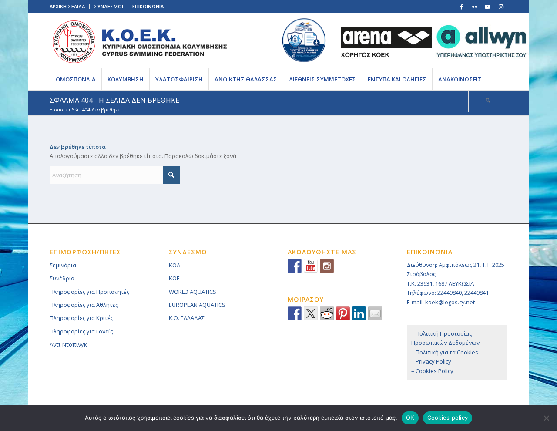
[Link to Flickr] (474, 6)
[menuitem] (75, 79)
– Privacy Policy (431, 361)
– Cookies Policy (432, 371)
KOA (174, 265)
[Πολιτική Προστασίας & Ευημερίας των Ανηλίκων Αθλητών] (304, 40)
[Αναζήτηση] (487, 101)
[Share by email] (375, 313)
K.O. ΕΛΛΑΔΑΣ (187, 318)
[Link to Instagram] (500, 6)
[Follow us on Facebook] (295, 266)
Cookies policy (447, 417)
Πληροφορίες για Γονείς (81, 331)
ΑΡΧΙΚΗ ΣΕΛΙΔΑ (67, 6)
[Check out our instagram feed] (327, 266)
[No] (546, 418)
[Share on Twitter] (311, 313)
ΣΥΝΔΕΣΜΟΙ (108, 6)
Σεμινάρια (63, 265)
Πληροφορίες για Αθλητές (84, 305)
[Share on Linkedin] (359, 313)
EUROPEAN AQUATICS (197, 305)
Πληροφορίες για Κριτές (81, 318)
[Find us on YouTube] (311, 266)
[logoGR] (139, 40)
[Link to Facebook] (461, 6)
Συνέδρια (62, 278)
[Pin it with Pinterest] (343, 313)
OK (410, 417)
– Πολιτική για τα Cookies (444, 352)
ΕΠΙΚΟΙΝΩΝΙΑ (148, 6)
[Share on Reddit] (327, 313)
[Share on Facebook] (295, 313)
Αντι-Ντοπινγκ (68, 344)
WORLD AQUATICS (192, 292)
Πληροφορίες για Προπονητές (89, 292)
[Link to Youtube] (487, 6)
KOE (174, 278)
